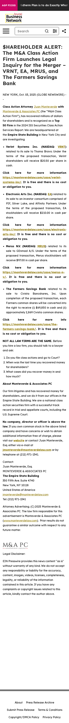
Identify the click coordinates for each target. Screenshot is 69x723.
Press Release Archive (40, 702)
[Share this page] (64, 31)
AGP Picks (9, 5)
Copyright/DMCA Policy (24, 717)
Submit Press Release (20, 709)
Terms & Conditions (50, 709)
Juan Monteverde (45, 106)
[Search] (47, 31)
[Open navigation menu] (6, 31)
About (19, 702)
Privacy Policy (52, 717)
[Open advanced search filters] (55, 31)
